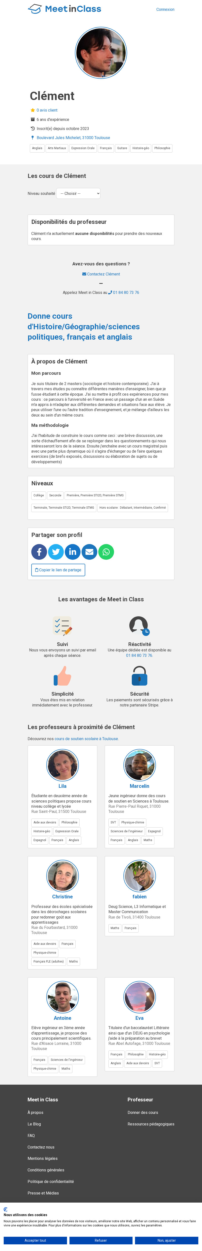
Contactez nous (41, 1147)
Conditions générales (46, 1170)
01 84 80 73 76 (125, 292)
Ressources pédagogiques (151, 1124)
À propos (35, 1112)
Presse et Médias (43, 1193)
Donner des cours (143, 1112)
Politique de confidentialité (51, 1181)
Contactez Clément (103, 274)
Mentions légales (43, 1158)
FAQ (31, 1135)
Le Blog (34, 1124)
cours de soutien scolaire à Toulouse (86, 738)
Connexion (165, 9)
